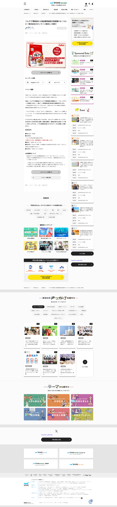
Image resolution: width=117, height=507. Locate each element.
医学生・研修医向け (60, 481)
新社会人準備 (64, 9)
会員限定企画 (44, 185)
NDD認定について (69, 475)
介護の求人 (41, 495)
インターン (46, 210)
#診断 (81, 314)
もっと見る (82, 253)
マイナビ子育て (79, 488)
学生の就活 (41, 481)
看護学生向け (54, 481)
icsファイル (57, 82)
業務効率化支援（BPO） (49, 497)
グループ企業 (59, 502)
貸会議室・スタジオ (62, 497)
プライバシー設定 (64, 475)
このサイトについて (26, 475)
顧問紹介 (48, 494)
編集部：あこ (30, 27)
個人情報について (35, 475)
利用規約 (31, 475)
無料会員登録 (46, 277)
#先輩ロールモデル (35, 310)
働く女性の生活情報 (42, 488)
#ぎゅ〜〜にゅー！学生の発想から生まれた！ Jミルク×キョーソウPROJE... (49, 343)
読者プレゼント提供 (50, 475)
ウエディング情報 (58, 488)
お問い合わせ (40, 475)
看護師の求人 (59, 494)
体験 (39, 185)
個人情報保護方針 (65, 502)
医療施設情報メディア (66, 489)
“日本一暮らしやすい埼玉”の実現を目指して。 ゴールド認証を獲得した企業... (86, 92)
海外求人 (73, 481)
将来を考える (46, 9)
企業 (35, 185)
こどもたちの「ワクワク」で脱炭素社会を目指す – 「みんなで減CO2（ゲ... (86, 73)
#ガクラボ (72, 306)
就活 (45, 213)
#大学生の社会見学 (51, 306)
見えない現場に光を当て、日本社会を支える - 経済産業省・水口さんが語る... (86, 82)
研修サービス (41, 497)
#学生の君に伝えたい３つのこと (58, 314)
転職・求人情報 (68, 481)
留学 (58, 210)
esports (64, 210)
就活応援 (56, 9)
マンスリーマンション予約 (86, 489)
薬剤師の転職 (54, 494)
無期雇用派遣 (86, 494)
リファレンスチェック (78, 497)
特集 (85, 9)
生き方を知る (37, 210)
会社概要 (40, 502)
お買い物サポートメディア (76, 489)
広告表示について (45, 475)
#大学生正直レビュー (73, 310)
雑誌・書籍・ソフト (50, 488)
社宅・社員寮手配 (70, 497)
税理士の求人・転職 (42, 494)
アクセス (44, 502)
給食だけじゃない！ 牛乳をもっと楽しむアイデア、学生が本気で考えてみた (84, 343)
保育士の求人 (80, 494)
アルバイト (88, 481)
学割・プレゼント (75, 9)
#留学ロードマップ (62, 306)
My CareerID (59, 489)
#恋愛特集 (45, 314)
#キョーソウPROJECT (38, 306)
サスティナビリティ (50, 502)
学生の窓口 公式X (82, 264)
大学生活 (36, 9)
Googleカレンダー (35, 82)
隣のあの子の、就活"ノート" (56, 213)
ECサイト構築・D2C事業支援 (44, 489)
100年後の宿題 (51, 217)
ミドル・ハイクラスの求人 (80, 481)
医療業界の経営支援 (47, 495)
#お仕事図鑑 (80, 306)
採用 (55, 502)
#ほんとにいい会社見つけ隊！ (58, 310)
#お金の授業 (36, 314)
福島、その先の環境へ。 (35, 213)
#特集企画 (83, 310)
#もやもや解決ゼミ (73, 314)
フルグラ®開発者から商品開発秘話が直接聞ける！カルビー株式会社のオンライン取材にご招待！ (66, 13)
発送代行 (56, 497)
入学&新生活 (26, 9)
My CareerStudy (53, 489)
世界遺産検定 (65, 488)
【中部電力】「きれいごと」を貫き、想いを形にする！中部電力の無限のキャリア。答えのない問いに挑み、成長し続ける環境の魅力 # (86, 143)
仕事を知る (43, 13)
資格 (53, 210)
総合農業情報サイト (71, 488)
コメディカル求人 (66, 494)
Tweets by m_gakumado (76, 260)
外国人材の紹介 (55, 495)
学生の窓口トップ (27, 13)
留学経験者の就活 (47, 481)
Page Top (88, 475)
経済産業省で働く (41, 217)
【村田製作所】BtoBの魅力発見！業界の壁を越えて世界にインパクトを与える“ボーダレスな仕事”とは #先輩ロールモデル (86, 233)
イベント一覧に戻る (46, 177)
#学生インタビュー (58, 318)
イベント (91, 9)
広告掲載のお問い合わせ (57, 475)
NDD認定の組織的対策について (76, 475)
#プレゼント (45, 310)
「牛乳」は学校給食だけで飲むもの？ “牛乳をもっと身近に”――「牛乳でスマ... (67, 343)
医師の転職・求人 (74, 494)
